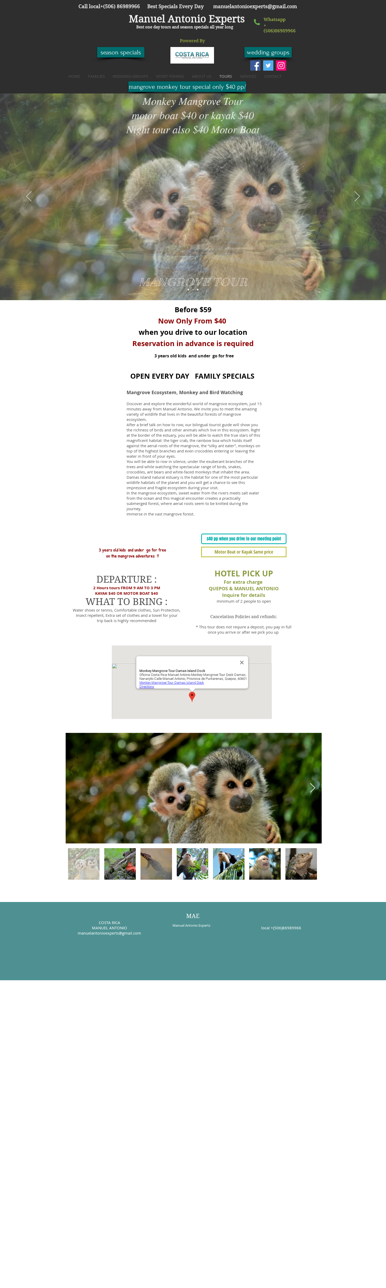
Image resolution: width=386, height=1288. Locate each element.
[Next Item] (313, 788)
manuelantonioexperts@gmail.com (255, 6)
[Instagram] (281, 65)
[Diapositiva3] (198, 289)
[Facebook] (255, 65)
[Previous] (29, 196)
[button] (192, 40)
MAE (193, 915)
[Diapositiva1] (188, 289)
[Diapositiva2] (193, 289)
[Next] (357, 196)
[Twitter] (268, 65)
